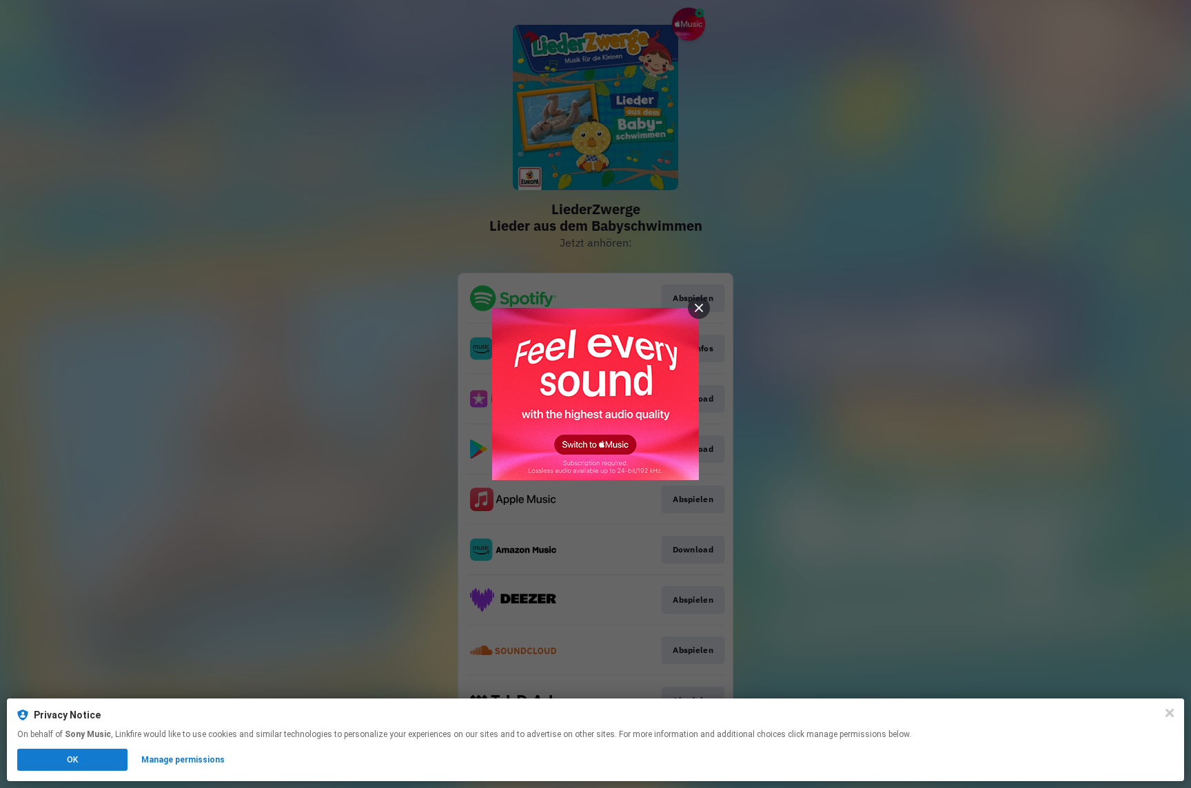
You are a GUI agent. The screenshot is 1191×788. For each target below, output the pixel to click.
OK (72, 760)
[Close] (1170, 713)
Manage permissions (183, 760)
